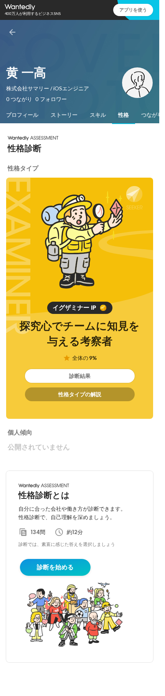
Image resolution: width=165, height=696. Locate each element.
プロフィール (22, 115)
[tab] (22, 115)
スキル (98, 115)
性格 (123, 115)
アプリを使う (133, 10)
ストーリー (64, 115)
